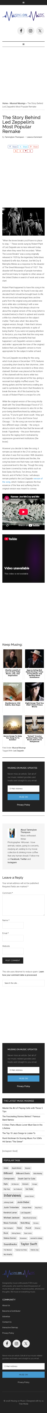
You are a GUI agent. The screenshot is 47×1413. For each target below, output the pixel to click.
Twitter (23, 859)
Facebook (14, 859)
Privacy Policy (8, 1333)
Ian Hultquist (18, 1189)
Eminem (25, 1184)
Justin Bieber (23, 1202)
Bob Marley (38, 1173)
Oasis (19, 1228)
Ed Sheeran (15, 1184)
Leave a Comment (34, 137)
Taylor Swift (29, 1244)
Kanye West (27, 1207)
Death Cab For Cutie (26, 1179)
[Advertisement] (23, 73)
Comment (7, 893)
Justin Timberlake (11, 1207)
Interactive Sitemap (10, 1327)
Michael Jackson (11, 1217)
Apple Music (16, 1168)
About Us (6, 1305)
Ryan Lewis (28, 1233)
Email (5, 933)
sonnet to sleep (36, 1238)
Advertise (6, 1317)
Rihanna (37, 1228)
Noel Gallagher (8, 1228)
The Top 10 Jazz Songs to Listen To (18, 1133)
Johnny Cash (8, 1202)
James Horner (29, 1196)
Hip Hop (7, 1189)
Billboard (8, 1173)
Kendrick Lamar (10, 1212)
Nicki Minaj (25, 1223)
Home (5, 103)
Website (6, 946)
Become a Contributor (11, 1311)
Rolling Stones (16, 1233)
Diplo (6, 1184)
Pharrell (28, 1228)
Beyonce (27, 1168)
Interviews (12, 1195)
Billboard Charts (23, 1173)
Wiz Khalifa (8, 1254)
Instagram (12, 862)
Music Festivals (10, 1223)
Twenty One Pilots (21, 1250)
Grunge (34, 1184)
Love (25, 151)
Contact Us (6, 1322)
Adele (6, 1168)
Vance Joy (34, 1250)
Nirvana (35, 1223)
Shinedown (23, 1238)
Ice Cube (29, 1189)
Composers (9, 1178)
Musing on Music (23, 16)
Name (5, 920)
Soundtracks (10, 1244)
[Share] (15, 151)
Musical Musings (17, 103)
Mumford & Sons (29, 1218)
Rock (6, 1233)
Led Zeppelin (18, 751)
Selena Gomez (10, 1238)
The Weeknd (8, 1250)
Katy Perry (38, 1207)
